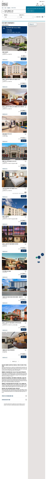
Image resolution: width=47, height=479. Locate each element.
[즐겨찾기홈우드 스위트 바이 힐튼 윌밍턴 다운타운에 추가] (25, 244)
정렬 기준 (5, 15)
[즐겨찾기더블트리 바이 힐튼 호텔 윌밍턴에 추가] (25, 350)
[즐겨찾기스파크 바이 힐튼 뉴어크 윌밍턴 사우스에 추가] (25, 189)
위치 (2, 7)
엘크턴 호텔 (14, 7)
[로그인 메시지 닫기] (44, 7)
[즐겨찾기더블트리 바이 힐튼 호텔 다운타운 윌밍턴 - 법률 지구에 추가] (25, 297)
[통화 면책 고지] (23, 15)
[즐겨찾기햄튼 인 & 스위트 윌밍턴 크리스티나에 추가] (25, 161)
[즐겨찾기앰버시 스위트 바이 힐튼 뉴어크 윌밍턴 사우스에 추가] (25, 80)
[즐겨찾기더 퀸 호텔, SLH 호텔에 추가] (25, 271)
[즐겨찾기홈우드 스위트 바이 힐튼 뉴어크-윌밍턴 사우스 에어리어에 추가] (25, 107)
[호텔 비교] (43, 17)
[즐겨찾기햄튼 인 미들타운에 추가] (25, 217)
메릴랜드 (8, 7)
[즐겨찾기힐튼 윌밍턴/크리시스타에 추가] (25, 134)
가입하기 (41, 5)
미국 (5, 7)
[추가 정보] (25, 56)
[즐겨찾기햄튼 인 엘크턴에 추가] (25, 52)
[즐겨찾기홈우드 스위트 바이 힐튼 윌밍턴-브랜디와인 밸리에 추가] (25, 323)
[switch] (43, 17)
